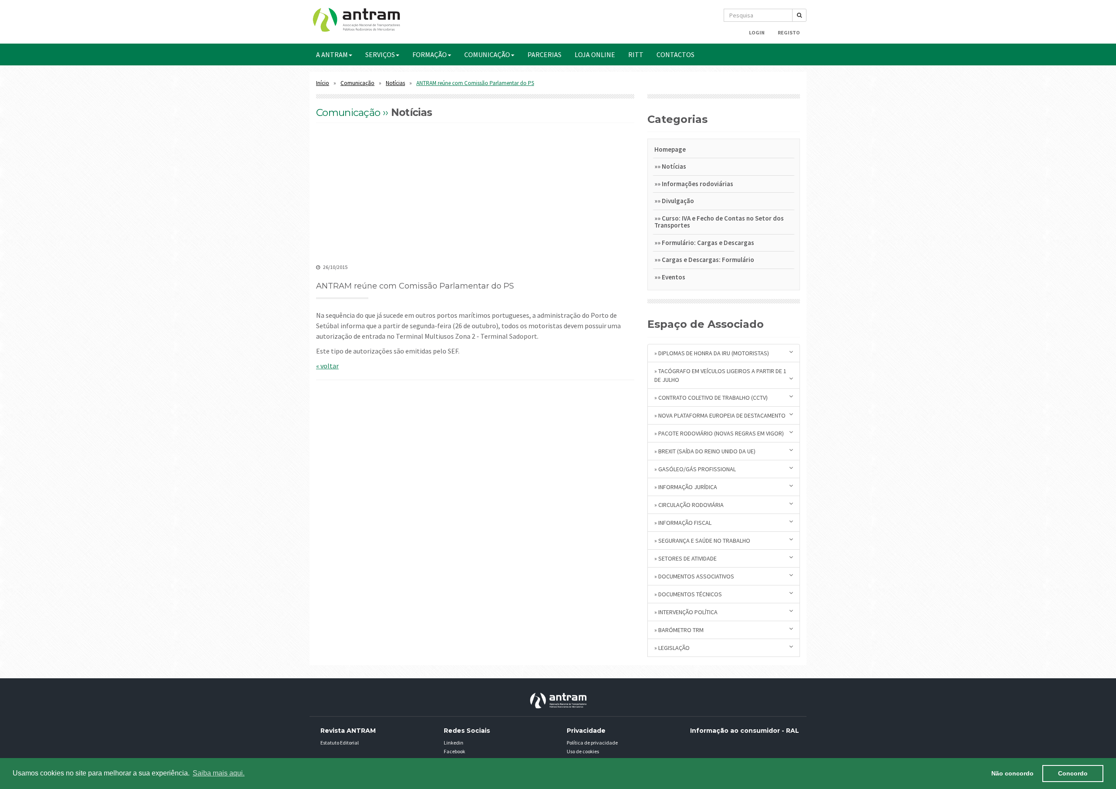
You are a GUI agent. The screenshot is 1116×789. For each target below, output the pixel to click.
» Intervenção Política (686, 612)
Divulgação (678, 201)
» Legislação (672, 648)
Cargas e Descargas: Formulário (708, 259)
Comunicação (357, 83)
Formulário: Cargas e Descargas (708, 242)
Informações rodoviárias (697, 184)
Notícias (395, 83)
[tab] (723, 151)
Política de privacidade (592, 742)
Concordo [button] (1073, 773)
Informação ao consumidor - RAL (744, 731)
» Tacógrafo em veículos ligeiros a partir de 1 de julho (720, 375)
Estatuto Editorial (339, 742)
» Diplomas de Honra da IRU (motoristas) (711, 353)
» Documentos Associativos (694, 576)
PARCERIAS (544, 54)
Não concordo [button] (1012, 773)
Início (322, 83)
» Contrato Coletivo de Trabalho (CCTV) (711, 397)
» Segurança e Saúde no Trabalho (702, 540)
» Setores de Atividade (685, 558)
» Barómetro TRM (679, 630)
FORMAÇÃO (429, 54)
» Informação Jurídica (685, 487)
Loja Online (595, 54)
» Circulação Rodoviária (689, 505)
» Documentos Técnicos (688, 594)
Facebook (454, 751)
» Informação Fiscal (682, 523)
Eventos (673, 277)
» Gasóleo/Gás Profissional (695, 469)
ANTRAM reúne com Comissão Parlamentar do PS (475, 83)
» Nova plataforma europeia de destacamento (720, 415)
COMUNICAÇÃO (487, 54)
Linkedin (453, 742)
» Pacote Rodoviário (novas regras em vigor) (719, 433)
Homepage (670, 149)
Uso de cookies (583, 751)
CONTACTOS (675, 54)
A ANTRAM (332, 54)
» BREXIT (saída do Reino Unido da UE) (704, 451)
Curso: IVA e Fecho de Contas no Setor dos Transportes (719, 222)
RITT (635, 54)
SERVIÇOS (380, 54)
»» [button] (658, 166)
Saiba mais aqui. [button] (219, 773)
